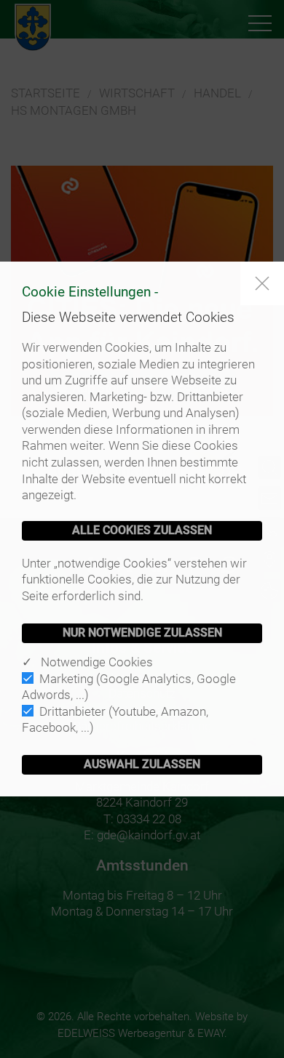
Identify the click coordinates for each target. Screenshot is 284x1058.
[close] (262, 283)
